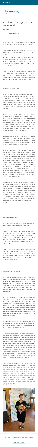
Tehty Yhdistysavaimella (19, 442)
